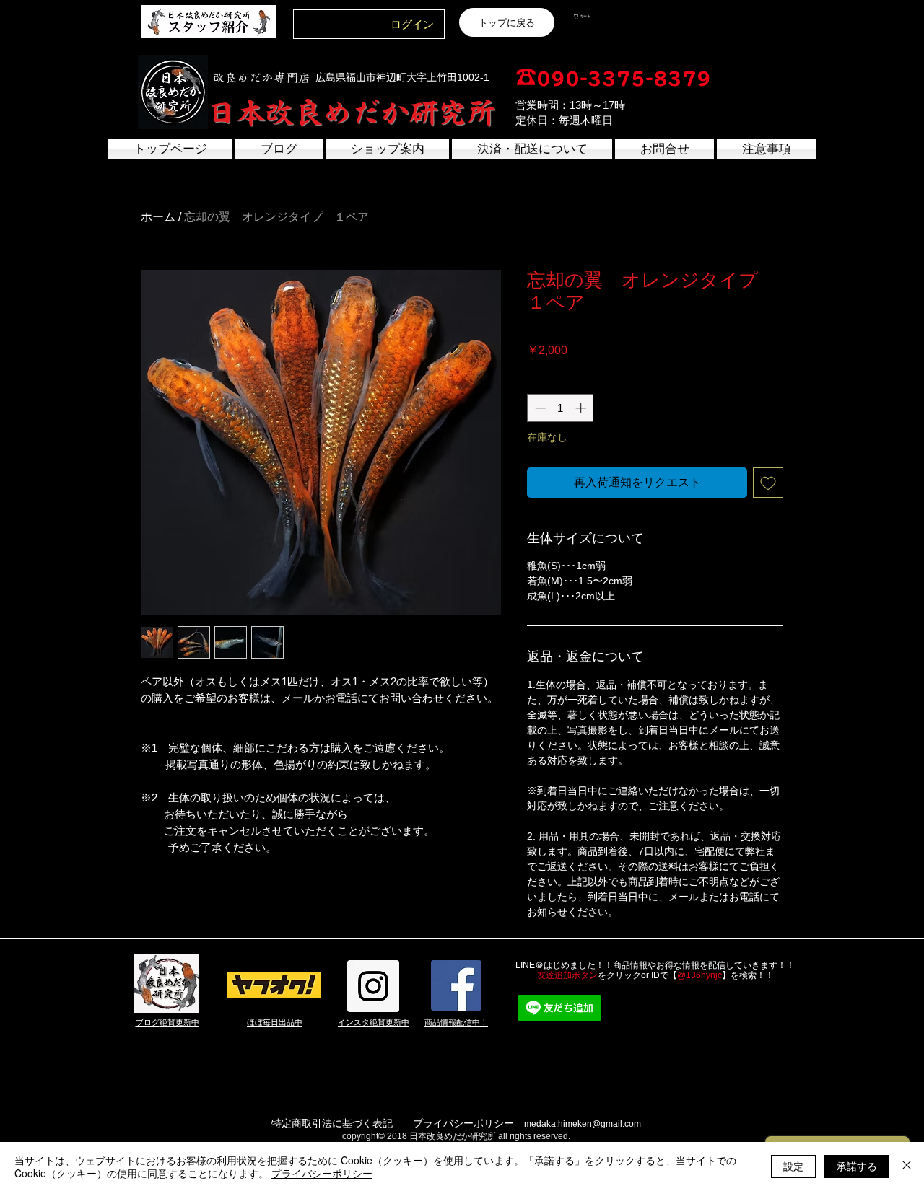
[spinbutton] (560, 408)
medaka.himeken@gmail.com (582, 1124)
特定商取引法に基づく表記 (332, 1123)
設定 (793, 1166)
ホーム (158, 217)
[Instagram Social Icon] (373, 986)
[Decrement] (539, 408)
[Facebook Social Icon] (456, 985)
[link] (608, 16)
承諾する (857, 1166)
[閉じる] (906, 1166)
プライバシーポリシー (463, 1123)
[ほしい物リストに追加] (768, 482)
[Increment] (582, 408)
